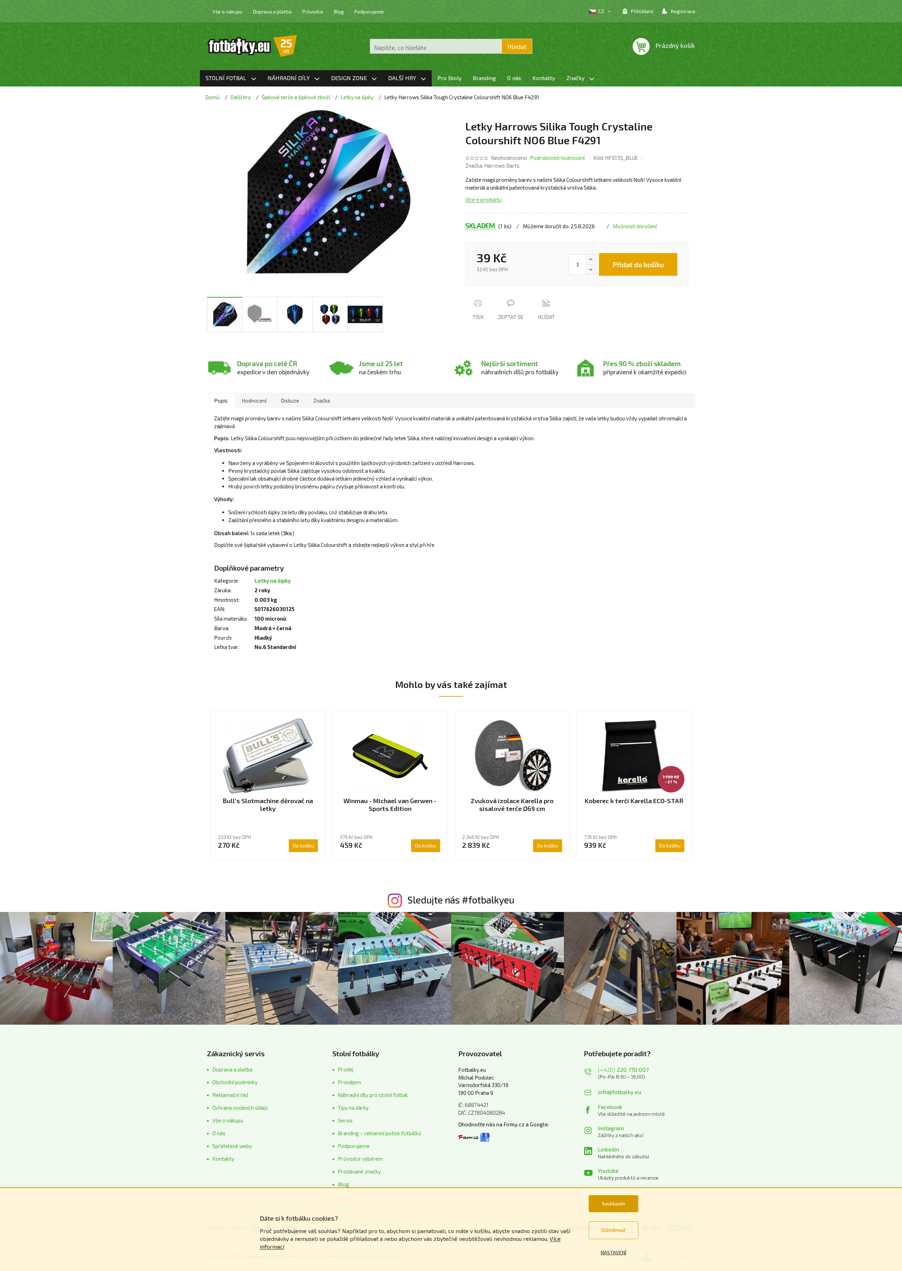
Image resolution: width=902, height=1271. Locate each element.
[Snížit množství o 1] (591, 269)
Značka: (492, 165)
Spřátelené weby (232, 1146)
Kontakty (223, 1158)
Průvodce (312, 12)
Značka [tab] (321, 400)
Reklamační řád (230, 1095)
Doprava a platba (272, 12)
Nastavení (613, 1252)
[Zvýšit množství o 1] (591, 259)
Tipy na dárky (353, 1107)
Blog (339, 12)
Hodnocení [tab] (254, 400)
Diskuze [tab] (290, 400)
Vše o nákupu (227, 12)
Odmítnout (613, 1230)
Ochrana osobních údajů (240, 1107)
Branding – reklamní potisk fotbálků (379, 1133)
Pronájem (349, 1082)
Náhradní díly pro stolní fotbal (373, 1095)
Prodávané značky (359, 1171)
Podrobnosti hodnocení (557, 158)
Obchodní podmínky (235, 1082)
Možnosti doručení (635, 226)
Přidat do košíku (638, 264)
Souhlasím (613, 1203)
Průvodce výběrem (360, 1158)
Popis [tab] (221, 400)
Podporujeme (369, 12)
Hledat (517, 46)
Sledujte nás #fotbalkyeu (461, 899)
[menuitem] (231, 78)
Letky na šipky (272, 580)
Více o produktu (483, 199)
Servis (345, 1120)
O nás (218, 1133)
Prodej (345, 1069)
